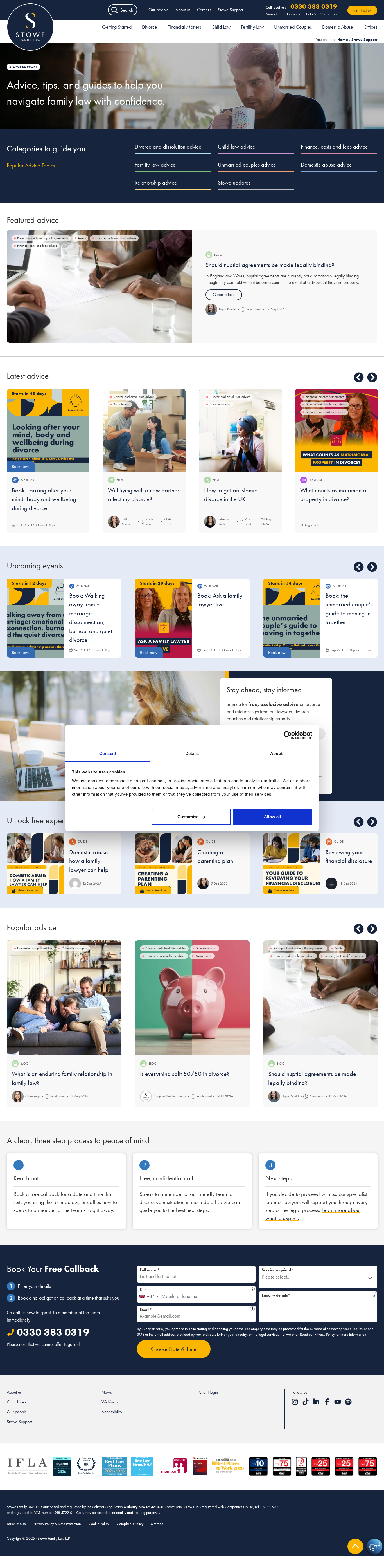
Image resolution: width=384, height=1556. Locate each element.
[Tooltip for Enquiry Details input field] (374, 1294)
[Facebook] (327, 1404)
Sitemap (157, 1523)
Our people (158, 10)
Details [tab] (192, 753)
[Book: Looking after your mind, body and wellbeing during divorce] (48, 430)
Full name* (149, 1269)
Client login (208, 1392)
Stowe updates (234, 182)
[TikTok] (306, 1404)
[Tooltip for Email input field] (252, 1308)
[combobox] (148, 1294)
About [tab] (276, 753)
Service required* (277, 1269)
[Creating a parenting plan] (163, 863)
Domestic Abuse (337, 27)
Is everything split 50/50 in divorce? (185, 1074)
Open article (224, 294)
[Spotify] (348, 1404)
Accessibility (111, 1412)
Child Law (221, 27)
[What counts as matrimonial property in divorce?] (336, 430)
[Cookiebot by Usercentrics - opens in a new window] (287, 735)
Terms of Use (16, 1523)
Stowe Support (230, 10)
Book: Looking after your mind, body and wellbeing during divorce (44, 499)
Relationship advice (156, 182)
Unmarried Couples (293, 27)
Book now (20, 466)
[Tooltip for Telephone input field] (252, 1289)
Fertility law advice (155, 164)
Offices (370, 27)
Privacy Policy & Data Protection (57, 1523)
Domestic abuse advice (326, 164)
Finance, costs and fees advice (334, 146)
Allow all (272, 816)
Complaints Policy (130, 1523)
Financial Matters (184, 27)
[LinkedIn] (317, 1404)
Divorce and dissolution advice (168, 146)
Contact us (362, 10)
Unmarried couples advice (247, 164)
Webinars (109, 1402)
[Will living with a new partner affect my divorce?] (144, 430)
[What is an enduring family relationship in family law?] (64, 997)
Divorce (149, 27)
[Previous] (359, 377)
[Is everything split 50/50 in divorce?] (192, 997)
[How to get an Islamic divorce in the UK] (240, 430)
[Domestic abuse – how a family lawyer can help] (35, 863)
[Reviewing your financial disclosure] (291, 863)
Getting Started (117, 27)
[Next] (372, 377)
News (106, 1392)
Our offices (16, 1402)
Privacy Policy (325, 1334)
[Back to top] (355, 1546)
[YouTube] (338, 1404)
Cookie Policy (99, 1523)
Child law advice (236, 146)
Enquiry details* (317, 1294)
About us (182, 10)
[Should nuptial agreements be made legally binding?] (99, 286)
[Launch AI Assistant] (374, 1546)
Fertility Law (252, 27)
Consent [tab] (107, 753)
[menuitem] (117, 28)
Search (126, 10)
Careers (204, 10)
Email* (195, 1309)
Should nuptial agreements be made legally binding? (270, 265)
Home (342, 39)
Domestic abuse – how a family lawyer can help (91, 861)
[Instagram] (295, 1404)
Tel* (195, 1289)
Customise (187, 816)
